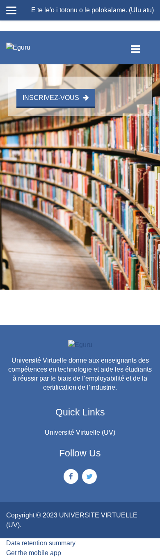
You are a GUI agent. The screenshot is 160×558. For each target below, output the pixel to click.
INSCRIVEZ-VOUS (51, 97)
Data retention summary (40, 543)
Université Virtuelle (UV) (80, 432)
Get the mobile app (33, 552)
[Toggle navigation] (142, 47)
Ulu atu (141, 10)
